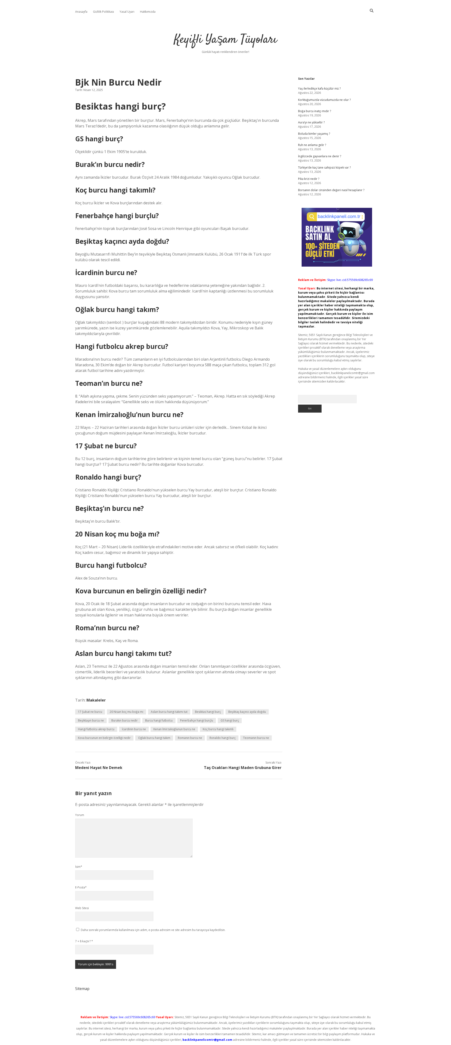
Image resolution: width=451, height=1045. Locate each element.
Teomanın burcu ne (256, 738)
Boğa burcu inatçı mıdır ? (314, 111)
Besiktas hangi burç (208, 712)
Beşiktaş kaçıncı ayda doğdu (247, 712)
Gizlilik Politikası (103, 12)
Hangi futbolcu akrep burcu (96, 729)
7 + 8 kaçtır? (84, 941)
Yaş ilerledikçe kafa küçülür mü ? (319, 89)
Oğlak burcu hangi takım (154, 738)
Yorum (79, 815)
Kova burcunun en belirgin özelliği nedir (104, 738)
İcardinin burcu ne (134, 729)
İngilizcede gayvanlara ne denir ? (319, 156)
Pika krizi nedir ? (308, 179)
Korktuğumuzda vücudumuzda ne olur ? (324, 100)
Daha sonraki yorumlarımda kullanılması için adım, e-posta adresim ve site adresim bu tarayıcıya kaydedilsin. (153, 930)
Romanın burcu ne (190, 738)
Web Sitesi (82, 908)
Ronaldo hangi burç (223, 738)
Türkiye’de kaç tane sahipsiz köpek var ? (324, 168)
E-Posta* (81, 887)
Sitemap (82, 988)
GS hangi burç (230, 720)
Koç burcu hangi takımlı (218, 729)
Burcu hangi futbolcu (159, 720)
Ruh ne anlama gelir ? (312, 145)
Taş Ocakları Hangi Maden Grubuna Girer (242, 767)
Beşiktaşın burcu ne (91, 720)
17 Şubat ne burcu (90, 712)
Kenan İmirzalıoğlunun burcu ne (174, 729)
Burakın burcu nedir (124, 720)
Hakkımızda (148, 12)
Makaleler (96, 700)
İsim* (78, 867)
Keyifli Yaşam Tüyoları (225, 39)
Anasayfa (81, 12)
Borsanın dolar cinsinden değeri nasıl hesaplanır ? (331, 190)
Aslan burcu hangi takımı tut (169, 712)
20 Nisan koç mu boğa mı (126, 712)
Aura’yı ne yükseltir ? (311, 122)
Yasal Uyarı (127, 12)
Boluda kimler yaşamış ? (314, 134)
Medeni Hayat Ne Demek (98, 767)
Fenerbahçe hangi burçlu (196, 720)
